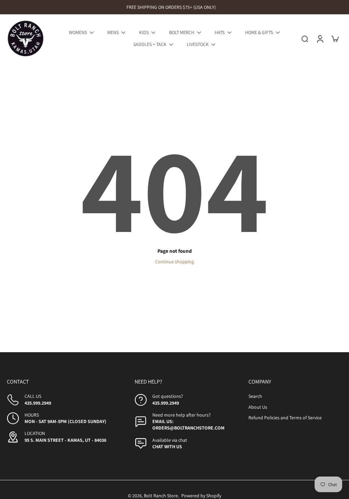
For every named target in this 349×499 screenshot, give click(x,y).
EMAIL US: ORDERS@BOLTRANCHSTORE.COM (188, 424)
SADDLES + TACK (149, 44)
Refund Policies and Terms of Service (285, 418)
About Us (257, 407)
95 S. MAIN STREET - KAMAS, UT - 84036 (65, 440)
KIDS (144, 32)
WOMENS (78, 32)
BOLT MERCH (181, 32)
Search (255, 396)
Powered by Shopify (201, 496)
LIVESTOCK (198, 44)
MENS (113, 32)
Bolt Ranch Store (161, 496)
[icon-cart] (334, 38)
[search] (304, 38)
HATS (220, 32)
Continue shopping (174, 262)
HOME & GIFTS (259, 32)
